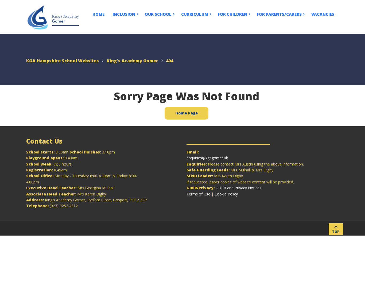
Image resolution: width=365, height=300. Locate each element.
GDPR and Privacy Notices (238, 187)
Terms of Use (198, 194)
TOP (335, 231)
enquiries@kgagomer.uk (207, 157)
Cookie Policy (226, 194)
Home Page (186, 113)
